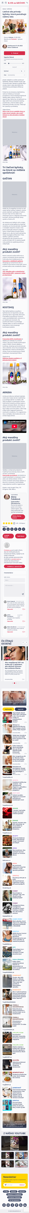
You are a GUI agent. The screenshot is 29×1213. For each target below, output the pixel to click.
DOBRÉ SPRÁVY (17, 919)
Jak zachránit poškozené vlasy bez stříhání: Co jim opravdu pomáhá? (19, 868)
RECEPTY (15, 836)
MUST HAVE (16, 793)
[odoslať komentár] (23, 594)
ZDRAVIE (15, 808)
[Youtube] (8, 1205)
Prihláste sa (7, 550)
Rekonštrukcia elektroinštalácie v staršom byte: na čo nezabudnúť (19, 1011)
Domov (4, 8)
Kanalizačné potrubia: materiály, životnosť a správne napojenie (19, 1037)
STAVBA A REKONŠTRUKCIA (18, 1006)
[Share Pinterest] (15, 529)
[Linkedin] (25, 1205)
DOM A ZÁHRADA (18, 959)
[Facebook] (12, 1205)
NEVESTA (15, 780)
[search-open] (6, 2)
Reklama (22, 1191)
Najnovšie (20, 709)
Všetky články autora (16, 517)
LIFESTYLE (9, 8)
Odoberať (21, 1185)
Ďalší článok (20, 536)
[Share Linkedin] (19, 529)
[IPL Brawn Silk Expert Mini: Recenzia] (21, 1163)
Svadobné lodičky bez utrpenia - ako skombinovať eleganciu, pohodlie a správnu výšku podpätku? (19, 786)
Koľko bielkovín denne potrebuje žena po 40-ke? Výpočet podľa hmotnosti (18, 749)
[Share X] (12, 529)
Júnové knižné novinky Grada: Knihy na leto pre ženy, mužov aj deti (19, 1105)
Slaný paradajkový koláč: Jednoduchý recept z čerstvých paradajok (18, 840)
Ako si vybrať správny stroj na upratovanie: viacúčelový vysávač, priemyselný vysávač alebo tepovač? (19, 995)
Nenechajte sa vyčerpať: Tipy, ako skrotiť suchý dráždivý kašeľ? (19, 895)
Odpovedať (10, 609)
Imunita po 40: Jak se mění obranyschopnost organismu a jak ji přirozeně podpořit (19, 881)
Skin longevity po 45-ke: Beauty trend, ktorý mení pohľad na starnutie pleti (19, 758)
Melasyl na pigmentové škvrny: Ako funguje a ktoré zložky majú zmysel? (19, 727)
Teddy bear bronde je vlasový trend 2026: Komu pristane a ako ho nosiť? (19, 738)
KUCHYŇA (16, 1060)
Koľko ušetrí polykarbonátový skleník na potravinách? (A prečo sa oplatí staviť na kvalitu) (19, 965)
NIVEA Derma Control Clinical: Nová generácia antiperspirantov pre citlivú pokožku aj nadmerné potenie (19, 937)
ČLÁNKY (15, 891)
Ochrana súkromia (14, 1197)
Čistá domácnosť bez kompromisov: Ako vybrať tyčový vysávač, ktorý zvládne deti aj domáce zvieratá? (19, 1093)
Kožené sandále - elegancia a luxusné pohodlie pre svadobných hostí (19, 797)
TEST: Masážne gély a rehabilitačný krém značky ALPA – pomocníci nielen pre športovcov (14, 273)
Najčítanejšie (8, 709)
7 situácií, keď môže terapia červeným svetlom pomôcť (19, 812)
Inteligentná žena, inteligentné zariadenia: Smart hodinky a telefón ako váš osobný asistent (18, 909)
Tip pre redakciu (14, 1200)
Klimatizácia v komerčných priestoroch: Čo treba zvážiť (19, 1023)
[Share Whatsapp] (8, 529)
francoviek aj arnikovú (10, 475)
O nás (6, 1191)
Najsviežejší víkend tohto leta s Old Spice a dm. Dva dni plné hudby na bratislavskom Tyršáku (19, 717)
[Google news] (21, 1205)
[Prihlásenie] (2, 2)
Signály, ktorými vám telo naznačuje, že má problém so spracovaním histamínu (19, 826)
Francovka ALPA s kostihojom (12, 339)
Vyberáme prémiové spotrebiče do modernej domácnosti (19, 1064)
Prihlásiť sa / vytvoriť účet (14, 566)
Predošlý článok (6, 536)
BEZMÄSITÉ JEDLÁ (18, 1072)
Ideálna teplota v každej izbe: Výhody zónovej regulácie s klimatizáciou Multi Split (19, 1050)
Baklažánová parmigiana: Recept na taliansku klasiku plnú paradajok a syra (19, 770)
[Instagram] (4, 1205)
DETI (14, 947)
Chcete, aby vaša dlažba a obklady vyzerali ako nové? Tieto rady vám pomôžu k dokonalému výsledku (18, 982)
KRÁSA (15, 848)
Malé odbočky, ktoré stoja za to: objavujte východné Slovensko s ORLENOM (19, 923)
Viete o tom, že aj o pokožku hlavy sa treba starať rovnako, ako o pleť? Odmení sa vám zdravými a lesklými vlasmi (14, 114)
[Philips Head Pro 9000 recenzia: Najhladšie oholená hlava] (21, 1155)
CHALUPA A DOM (18, 1033)
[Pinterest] (16, 1205)
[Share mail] (23, 529)
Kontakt (13, 1191)
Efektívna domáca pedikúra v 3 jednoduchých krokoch (12, 359)
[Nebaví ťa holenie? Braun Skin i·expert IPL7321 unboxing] (7, 1163)
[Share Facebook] (4, 529)
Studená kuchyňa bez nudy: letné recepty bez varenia (19, 1076)
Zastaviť (14, 67)
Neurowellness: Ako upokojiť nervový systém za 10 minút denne (19, 852)
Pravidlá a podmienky (14, 1194)
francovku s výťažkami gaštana (13, 261)
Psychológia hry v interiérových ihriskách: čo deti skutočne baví (18, 951)
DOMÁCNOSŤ (17, 975)
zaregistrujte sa (16, 559)
